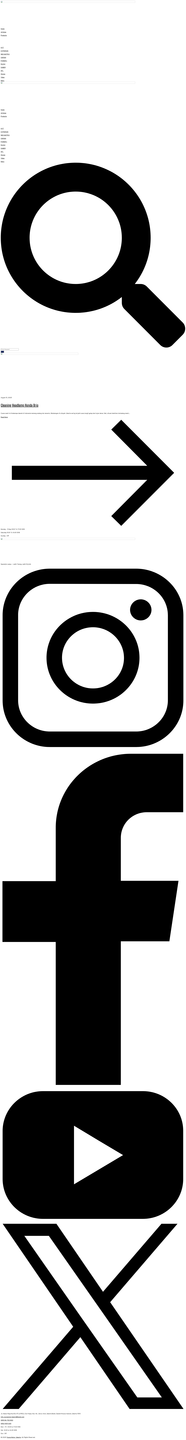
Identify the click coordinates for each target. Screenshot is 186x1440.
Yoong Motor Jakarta (14, 1437)
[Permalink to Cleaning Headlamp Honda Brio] (39, 354)
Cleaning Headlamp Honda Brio (19, 405)
